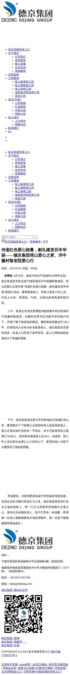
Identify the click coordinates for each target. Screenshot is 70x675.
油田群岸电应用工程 (27, 92)
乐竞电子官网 (9, 664)
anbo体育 (25, 664)
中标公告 (20, 110)
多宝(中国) (14, 202)
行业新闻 (20, 106)
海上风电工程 (23, 88)
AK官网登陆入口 (11, 671)
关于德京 (13, 155)
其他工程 (20, 96)
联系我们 (13, 230)
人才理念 (20, 121)
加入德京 (13, 219)
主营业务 (13, 177)
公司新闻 (20, 103)
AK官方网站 (39, 664)
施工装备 (20, 63)
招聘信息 (20, 124)
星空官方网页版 (58, 664)
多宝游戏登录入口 (19, 152)
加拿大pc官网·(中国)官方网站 (35, 668)
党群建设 (20, 71)
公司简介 (20, 56)
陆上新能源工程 (24, 85)
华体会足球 (9, 668)
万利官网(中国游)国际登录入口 (42, 671)
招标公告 (20, 113)
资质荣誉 (20, 60)
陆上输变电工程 (24, 81)
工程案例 (13, 180)
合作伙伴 (20, 67)
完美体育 (60, 668)
